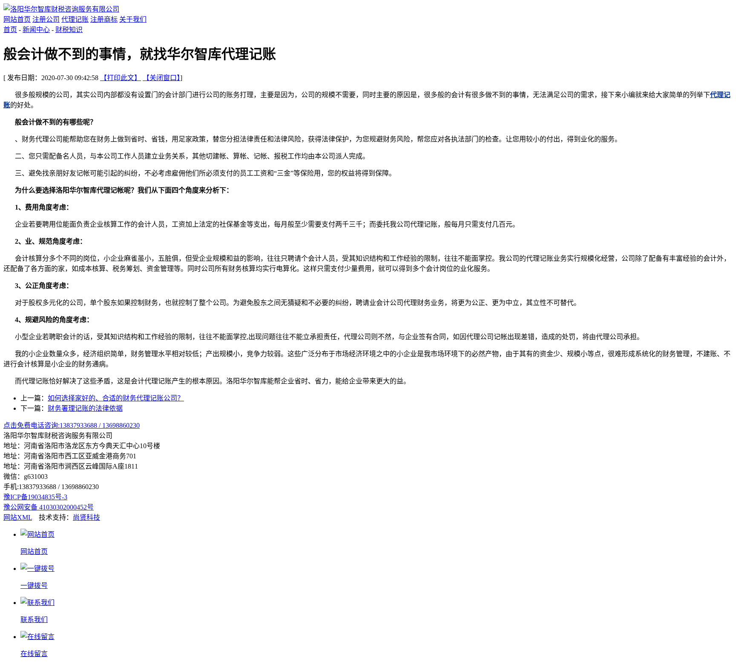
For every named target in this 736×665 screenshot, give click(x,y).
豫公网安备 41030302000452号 (48, 507)
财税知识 (69, 29)
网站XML (17, 517)
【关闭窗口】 (161, 77)
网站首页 (17, 19)
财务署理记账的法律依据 (85, 408)
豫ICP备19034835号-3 (35, 497)
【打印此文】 (120, 77)
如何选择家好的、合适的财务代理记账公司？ (116, 398)
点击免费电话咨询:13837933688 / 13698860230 (71, 425)
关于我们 (133, 19)
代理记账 (75, 19)
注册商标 (104, 19)
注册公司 (46, 19)
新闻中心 (36, 29)
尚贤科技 (86, 517)
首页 (10, 29)
